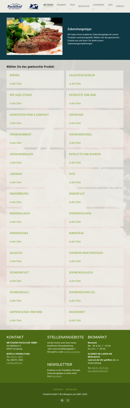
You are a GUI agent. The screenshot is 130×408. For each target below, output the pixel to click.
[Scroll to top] (124, 402)
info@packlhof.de (14, 363)
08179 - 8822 (17, 357)
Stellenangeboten (72, 352)
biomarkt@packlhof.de (98, 371)
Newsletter (56, 376)
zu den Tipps (15, 83)
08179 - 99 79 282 (100, 368)
